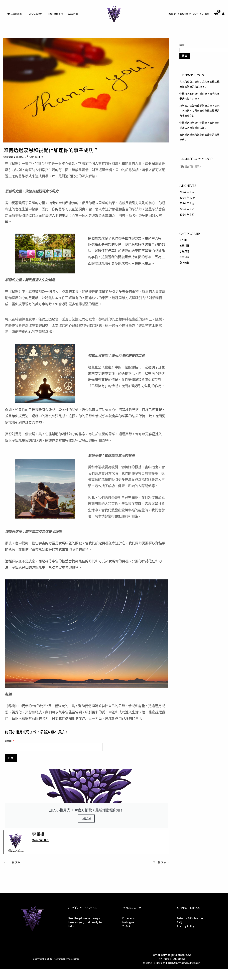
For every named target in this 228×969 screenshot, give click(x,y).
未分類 (183, 240)
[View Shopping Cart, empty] (216, 14)
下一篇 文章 (161, 862)
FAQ (179, 922)
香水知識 (184, 262)
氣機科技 (21, 157)
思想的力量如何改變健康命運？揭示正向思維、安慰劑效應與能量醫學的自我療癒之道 (199, 110)
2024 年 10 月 (187, 198)
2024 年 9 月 (187, 203)
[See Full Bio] (50, 840)
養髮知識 (184, 257)
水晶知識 (184, 251)
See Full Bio (40, 840)
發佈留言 (8, 157)
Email (9, 741)
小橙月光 (86, 818)
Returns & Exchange (190, 918)
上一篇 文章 (12, 862)
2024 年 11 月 (187, 192)
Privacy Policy (186, 926)
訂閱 (11, 758)
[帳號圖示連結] (223, 13)
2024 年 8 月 (187, 209)
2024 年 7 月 (186, 214)
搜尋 (181, 45)
